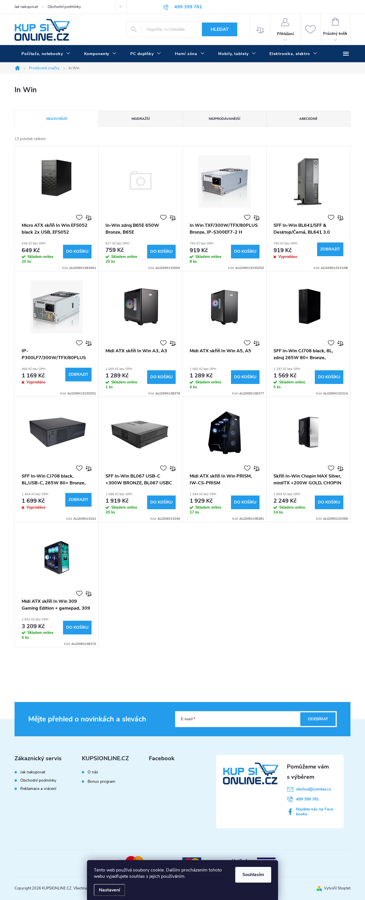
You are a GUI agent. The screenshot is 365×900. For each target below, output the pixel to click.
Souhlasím (253, 874)
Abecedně (308, 118)
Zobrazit (330, 249)
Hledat (220, 29)
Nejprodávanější (224, 118)
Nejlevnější (56, 118)
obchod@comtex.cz (313, 789)
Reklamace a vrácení (38, 788)
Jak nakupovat (26, 6)
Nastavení (109, 890)
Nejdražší (140, 118)
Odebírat (318, 719)
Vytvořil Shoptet (337, 888)
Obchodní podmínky (64, 6)
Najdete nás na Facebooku (314, 811)
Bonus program (101, 781)
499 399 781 (307, 799)
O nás (93, 772)
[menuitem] (46, 54)
